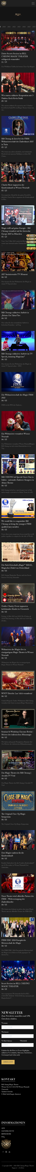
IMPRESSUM (6, 1134)
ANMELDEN (8, 1062)
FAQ (3, 1137)
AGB (3, 1128)
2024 (24, 27)
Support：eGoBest (18, 1168)
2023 (19, 27)
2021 (9, 27)
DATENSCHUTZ (7, 1131)
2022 (14, 27)
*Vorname (4, 1023)
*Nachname (5, 1032)
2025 (29, 27)
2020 (4, 27)
